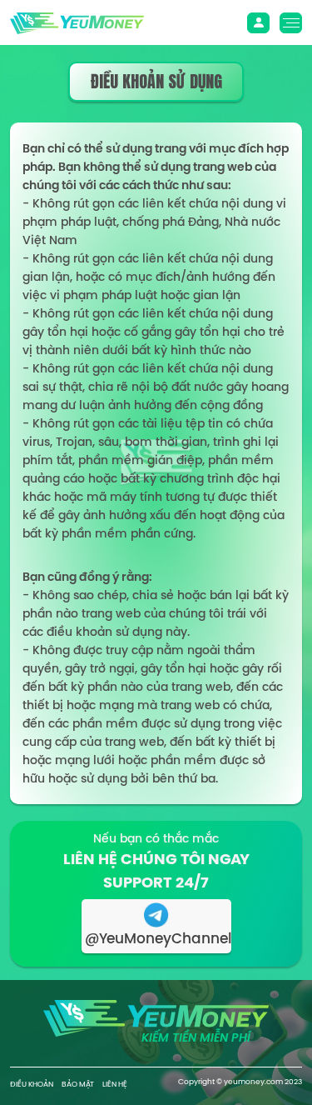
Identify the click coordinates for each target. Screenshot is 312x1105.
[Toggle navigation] (258, 22)
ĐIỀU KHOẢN (31, 1084)
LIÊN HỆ (114, 1084)
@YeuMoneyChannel (158, 938)
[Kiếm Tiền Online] (77, 22)
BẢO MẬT (78, 1084)
